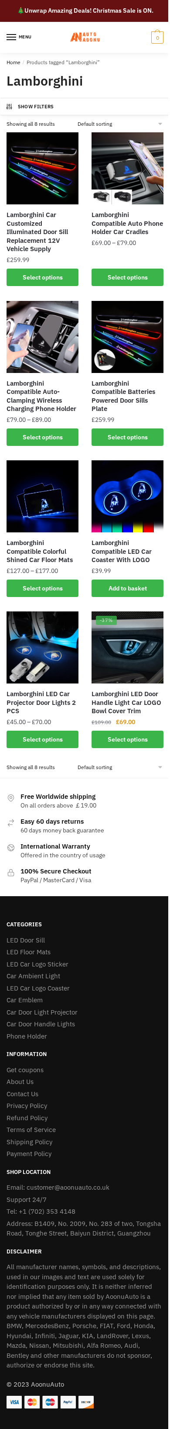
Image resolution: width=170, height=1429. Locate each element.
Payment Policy (29, 1153)
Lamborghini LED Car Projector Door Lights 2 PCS (41, 702)
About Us (20, 1081)
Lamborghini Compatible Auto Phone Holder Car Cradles (127, 223)
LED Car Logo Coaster (38, 988)
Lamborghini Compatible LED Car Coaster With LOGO (122, 551)
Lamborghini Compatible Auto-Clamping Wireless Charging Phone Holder (41, 396)
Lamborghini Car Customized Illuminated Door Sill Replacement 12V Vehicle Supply (37, 232)
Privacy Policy (27, 1105)
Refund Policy (27, 1118)
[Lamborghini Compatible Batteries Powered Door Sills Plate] (127, 337)
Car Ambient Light (33, 976)
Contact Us (22, 1094)
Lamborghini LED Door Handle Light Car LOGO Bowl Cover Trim (126, 702)
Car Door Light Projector (42, 1012)
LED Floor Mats (29, 952)
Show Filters (36, 107)
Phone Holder (27, 1036)
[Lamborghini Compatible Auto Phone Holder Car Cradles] (127, 168)
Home (13, 62)
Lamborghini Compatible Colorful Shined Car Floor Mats (40, 551)
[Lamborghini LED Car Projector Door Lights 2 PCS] (42, 647)
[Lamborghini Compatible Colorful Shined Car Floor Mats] (42, 496)
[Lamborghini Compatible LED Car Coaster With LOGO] (127, 496)
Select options (43, 277)
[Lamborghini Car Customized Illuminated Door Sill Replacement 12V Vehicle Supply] (42, 168)
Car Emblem (25, 1000)
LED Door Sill (26, 940)
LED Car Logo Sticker (37, 964)
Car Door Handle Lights (41, 1024)
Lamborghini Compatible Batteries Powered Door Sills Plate (123, 396)
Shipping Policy (29, 1142)
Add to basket (128, 588)
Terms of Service (31, 1129)
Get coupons (25, 1070)
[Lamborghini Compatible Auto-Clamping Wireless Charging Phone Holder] (42, 337)
